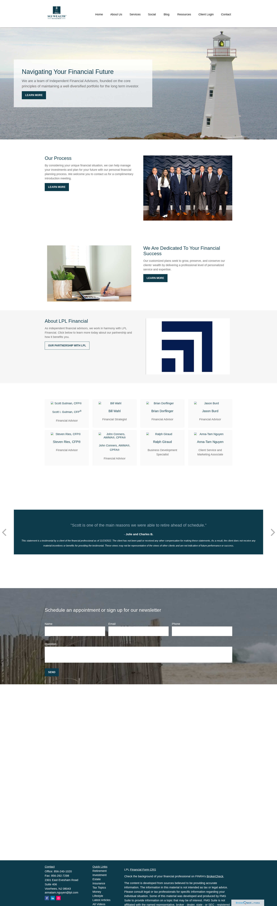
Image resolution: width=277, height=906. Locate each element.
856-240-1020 (63, 871)
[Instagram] (58, 898)
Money (96, 891)
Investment (99, 875)
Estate (96, 879)
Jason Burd (210, 411)
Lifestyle (97, 896)
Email (112, 623)
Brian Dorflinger (162, 411)
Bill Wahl (115, 411)
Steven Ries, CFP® (67, 442)
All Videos (98, 904)
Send (51, 672)
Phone (176, 623)
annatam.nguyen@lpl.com (61, 892)
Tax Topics (99, 887)
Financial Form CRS (143, 869)
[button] (99, 14)
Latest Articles (101, 900)
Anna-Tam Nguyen (210, 442)
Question (50, 644)
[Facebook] (47, 898)
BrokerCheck (215, 876)
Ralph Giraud (162, 442)
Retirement (99, 870)
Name (48, 623)
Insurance (98, 883)
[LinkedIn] (52, 898)
